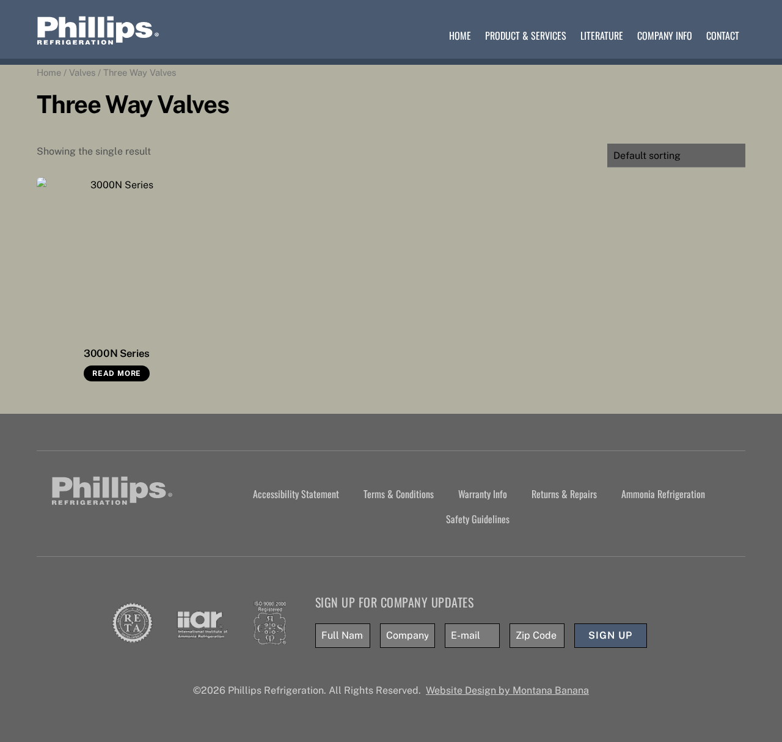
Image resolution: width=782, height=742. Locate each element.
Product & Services (525, 35)
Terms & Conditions (399, 494)
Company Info (664, 35)
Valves (82, 72)
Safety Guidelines (478, 519)
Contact (722, 35)
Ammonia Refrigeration (663, 494)
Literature (601, 35)
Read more (116, 373)
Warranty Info (482, 494)
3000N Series (117, 353)
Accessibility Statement (296, 494)
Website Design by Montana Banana (507, 690)
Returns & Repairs (564, 494)
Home (460, 35)
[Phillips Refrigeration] (98, 40)
